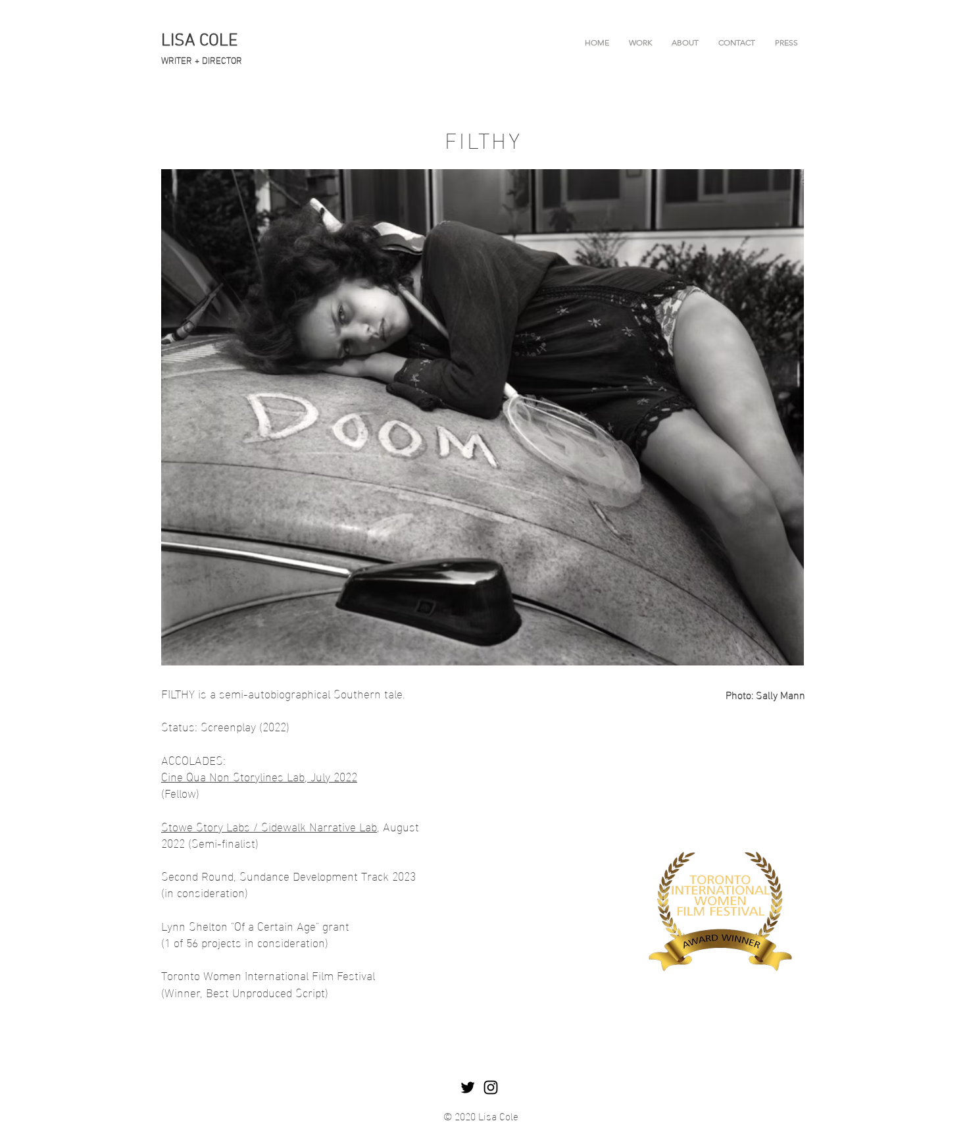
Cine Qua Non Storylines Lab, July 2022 (259, 776)
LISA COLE (199, 41)
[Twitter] (468, 1087)
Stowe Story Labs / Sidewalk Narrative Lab (269, 826)
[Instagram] (491, 1087)
